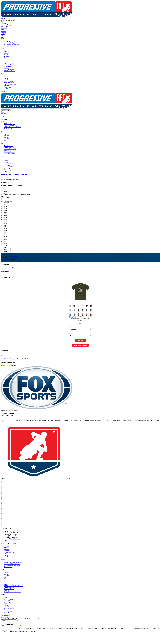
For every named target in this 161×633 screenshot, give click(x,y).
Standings (3, 32)
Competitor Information (10, 65)
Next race (3, 18)
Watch (2, 38)
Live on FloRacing (6, 25)
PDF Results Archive (9, 71)
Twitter (6, 54)
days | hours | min (8, 20)
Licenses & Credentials (10, 66)
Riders (2, 35)
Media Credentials (9, 608)
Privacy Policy (8, 611)
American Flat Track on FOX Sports (13, 562)
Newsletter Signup (9, 82)
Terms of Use (7, 613)
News (2, 29)
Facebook (6, 51)
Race (2, 60)
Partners (6, 78)
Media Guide (7, 606)
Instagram (6, 53)
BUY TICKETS (5, 354)
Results (3, 34)
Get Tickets (4, 22)
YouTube (6, 56)
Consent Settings (5, 615)
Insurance (3, 91)
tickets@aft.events (15, 539)
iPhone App (7, 85)
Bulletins (6, 68)
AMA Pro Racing (8, 63)
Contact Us (7, 88)
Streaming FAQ (8, 46)
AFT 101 (6, 76)
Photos (6, 79)
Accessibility (7, 609)
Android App (7, 87)
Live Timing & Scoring (10, 84)
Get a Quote (7, 597)
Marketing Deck (8, 81)
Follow (2, 48)
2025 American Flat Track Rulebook (13, 586)
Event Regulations (9, 69)
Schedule (3, 31)
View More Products (80, 345)
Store (2, 37)
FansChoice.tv (4, 26)
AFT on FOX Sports (9, 41)
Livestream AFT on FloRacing (12, 564)
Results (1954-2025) (9, 552)
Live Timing (7, 600)
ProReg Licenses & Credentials (12, 592)
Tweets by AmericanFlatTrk (8, 267)
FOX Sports (4, 28)
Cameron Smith (12, 256)
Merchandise (4, 23)
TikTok (6, 57)
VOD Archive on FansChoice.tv (12, 44)
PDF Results (7, 605)
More (2, 73)
